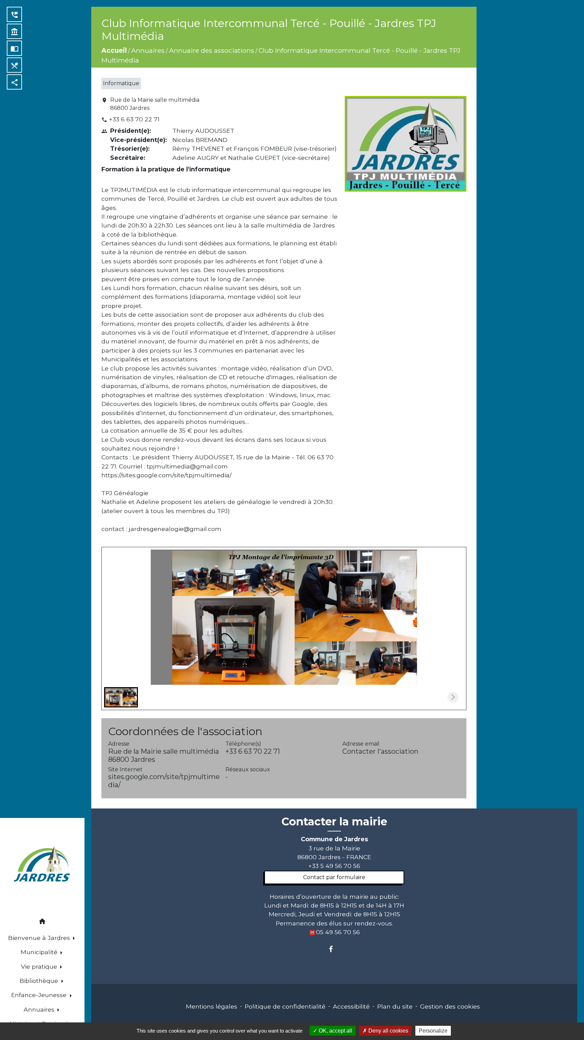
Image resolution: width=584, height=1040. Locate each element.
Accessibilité (351, 1006)
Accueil (114, 50)
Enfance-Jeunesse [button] (39, 994)
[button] (42, 922)
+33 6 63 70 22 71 (134, 119)
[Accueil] (42, 865)
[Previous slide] (115, 697)
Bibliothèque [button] (40, 980)
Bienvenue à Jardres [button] (40, 937)
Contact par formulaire (334, 877)
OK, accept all (334, 1031)
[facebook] (334, 949)
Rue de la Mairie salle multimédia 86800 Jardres (154, 104)
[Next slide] (452, 697)
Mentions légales (211, 1006)
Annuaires (148, 50)
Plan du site (395, 1006)
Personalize (433, 1031)
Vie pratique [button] (40, 966)
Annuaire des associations (211, 50)
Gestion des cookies (450, 1006)
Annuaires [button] (40, 1009)
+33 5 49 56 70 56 (334, 865)
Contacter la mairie (334, 821)
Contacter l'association (380, 751)
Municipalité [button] (40, 952)
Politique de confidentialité (285, 1006)
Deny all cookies (387, 1031)
